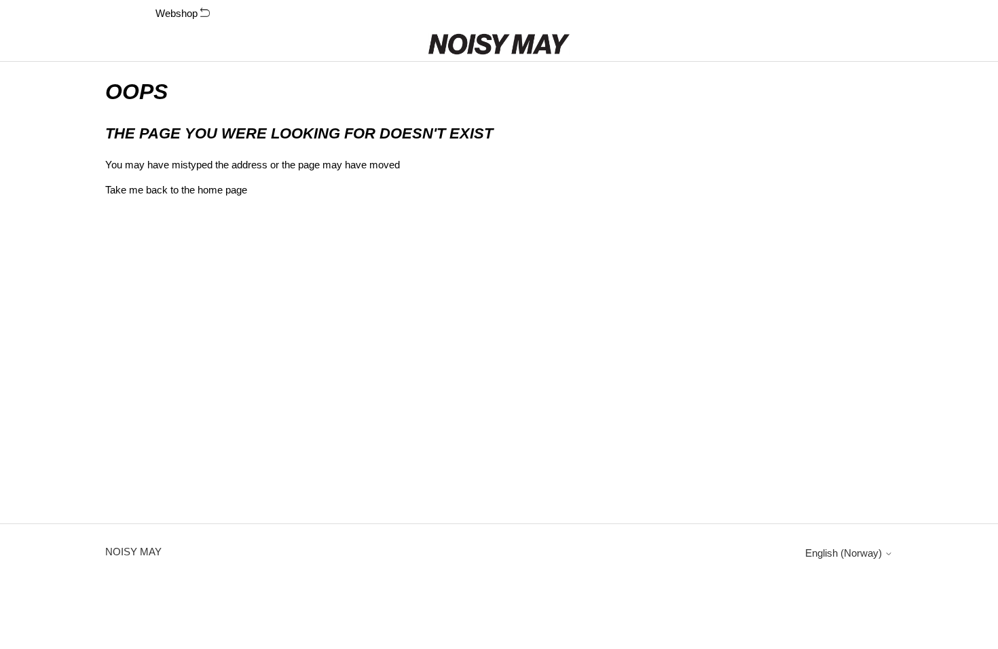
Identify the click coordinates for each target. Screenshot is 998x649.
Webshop (177, 13)
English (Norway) (845, 553)
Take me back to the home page (176, 190)
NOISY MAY (133, 551)
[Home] (499, 44)
